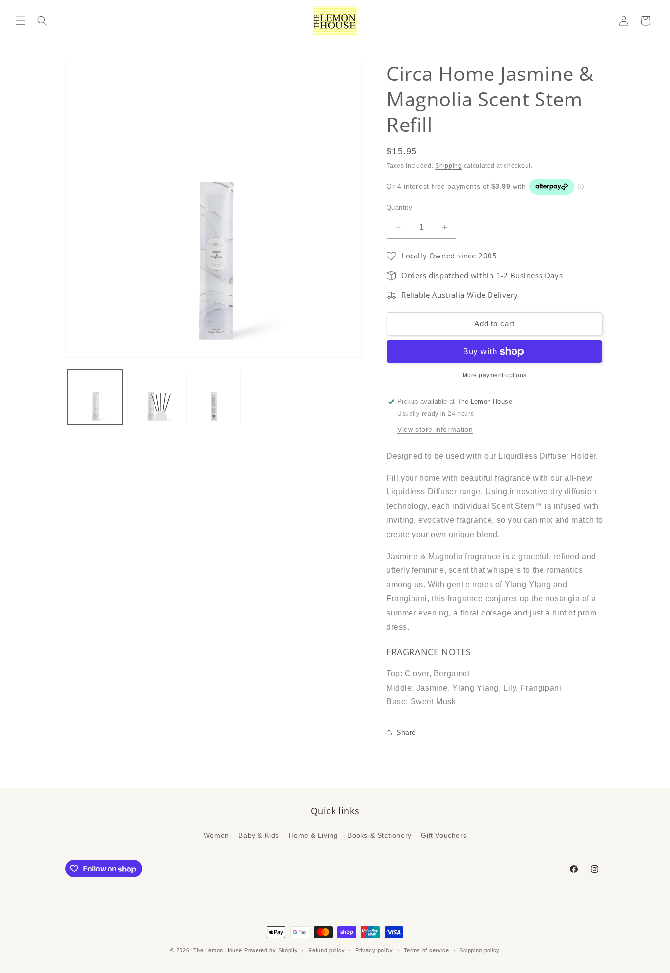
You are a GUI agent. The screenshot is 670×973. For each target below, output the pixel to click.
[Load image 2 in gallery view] (154, 397)
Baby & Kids (258, 835)
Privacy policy (374, 950)
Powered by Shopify (271, 950)
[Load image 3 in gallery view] (213, 397)
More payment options (495, 375)
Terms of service (426, 950)
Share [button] (406, 732)
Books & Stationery (379, 835)
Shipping (448, 165)
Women (216, 835)
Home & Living (313, 835)
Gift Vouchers (443, 835)
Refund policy (326, 950)
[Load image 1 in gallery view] (95, 397)
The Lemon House (218, 950)
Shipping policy (479, 950)
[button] (20, 20)
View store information (435, 429)
